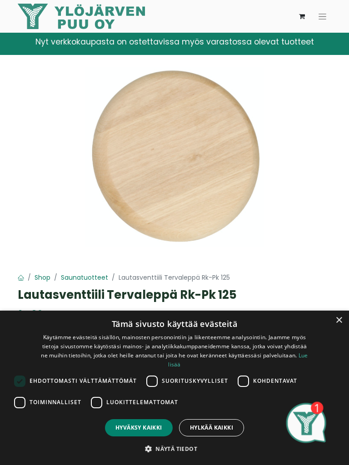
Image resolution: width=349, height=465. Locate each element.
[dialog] (174, 388)
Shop (42, 277)
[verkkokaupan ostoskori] (302, 16)
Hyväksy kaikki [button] (138, 427)
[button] (174, 448)
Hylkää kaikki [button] (211, 427)
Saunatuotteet (84, 277)
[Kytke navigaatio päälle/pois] (322, 16)
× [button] (338, 320)
